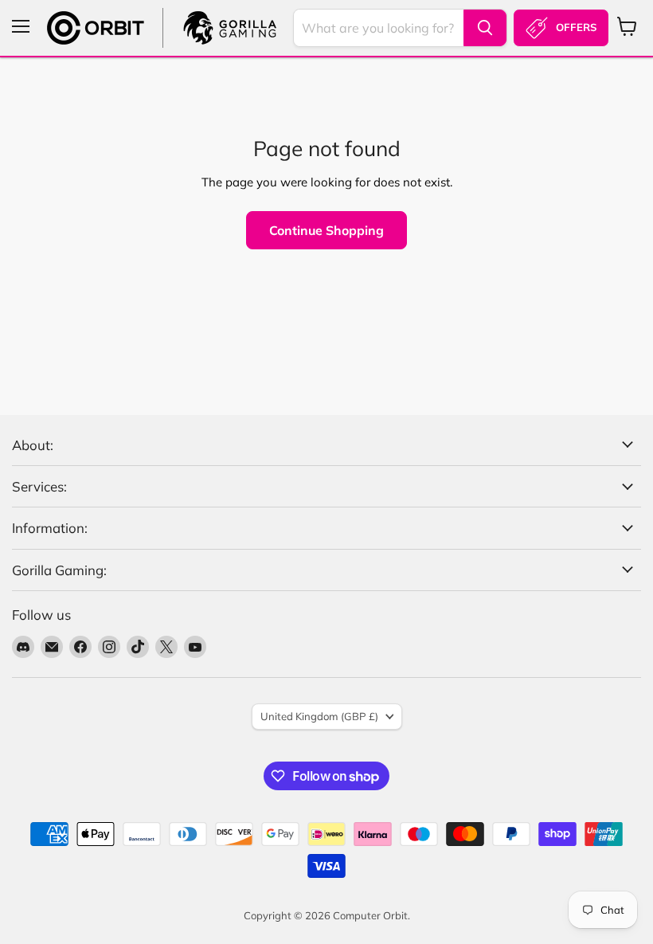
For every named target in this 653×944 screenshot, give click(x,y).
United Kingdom (319, 716)
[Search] (484, 28)
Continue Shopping (326, 230)
